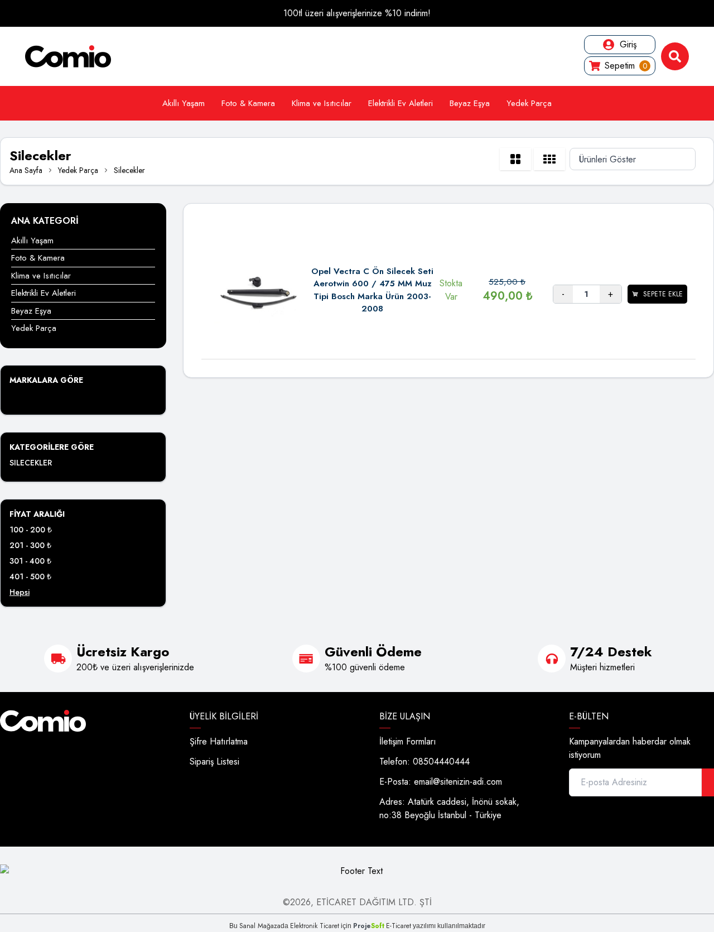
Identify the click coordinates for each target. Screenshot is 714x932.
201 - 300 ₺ (30, 545)
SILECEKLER (30, 462)
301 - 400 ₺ (30, 560)
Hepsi (19, 592)
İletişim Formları (407, 741)
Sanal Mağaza (260, 926)
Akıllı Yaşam (183, 103)
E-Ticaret (398, 926)
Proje (368, 926)
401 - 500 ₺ (30, 576)
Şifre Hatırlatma (219, 741)
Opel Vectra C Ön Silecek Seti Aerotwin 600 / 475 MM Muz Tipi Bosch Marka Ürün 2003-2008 (372, 290)
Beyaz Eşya (470, 103)
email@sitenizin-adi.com (458, 781)
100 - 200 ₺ (30, 529)
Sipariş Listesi (214, 761)
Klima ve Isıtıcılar (321, 103)
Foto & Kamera (248, 103)
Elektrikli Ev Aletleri (400, 103)
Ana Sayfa (25, 170)
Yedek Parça (529, 103)
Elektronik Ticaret (314, 926)
